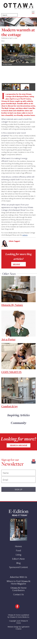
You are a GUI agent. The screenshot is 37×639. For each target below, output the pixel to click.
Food (18, 550)
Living (18, 554)
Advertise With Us (18, 577)
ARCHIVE (16, 264)
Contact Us (18, 594)
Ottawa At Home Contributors (18, 589)
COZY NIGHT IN (11, 372)
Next (32, 62)
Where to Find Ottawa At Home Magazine (18, 582)
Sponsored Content (18, 567)
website (25, 235)
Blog (18, 563)
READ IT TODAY (19, 515)
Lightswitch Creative (22, 627)
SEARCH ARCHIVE (18, 445)
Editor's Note (18, 559)
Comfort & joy (9, 406)
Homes (18, 546)
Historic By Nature (12, 305)
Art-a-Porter (8, 339)
